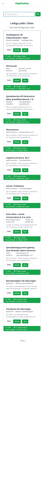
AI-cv (25, 50)
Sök (38, 14)
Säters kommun (9, 69)
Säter (9, 56)
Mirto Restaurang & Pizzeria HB (13, 221)
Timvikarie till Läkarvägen (18, 309)
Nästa (23, 341)
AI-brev (17, 50)
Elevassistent (12, 129)
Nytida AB (9, 283)
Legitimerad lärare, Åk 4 (17, 157)
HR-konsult (11, 66)
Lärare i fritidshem (15, 186)
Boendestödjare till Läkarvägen (21, 281)
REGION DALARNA (12, 40)
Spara (9, 50)
